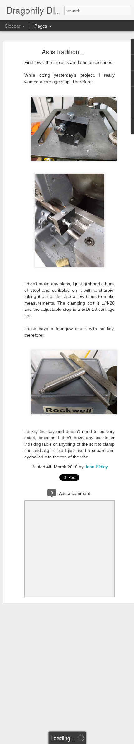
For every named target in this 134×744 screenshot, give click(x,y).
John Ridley (96, 466)
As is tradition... (63, 51)
